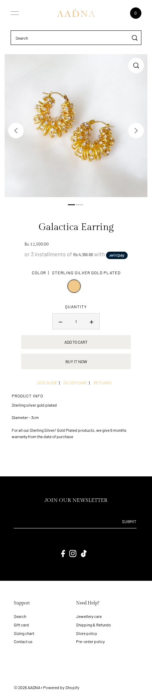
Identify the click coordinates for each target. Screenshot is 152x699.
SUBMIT (129, 521)
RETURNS (103, 382)
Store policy (86, 633)
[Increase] (91, 321)
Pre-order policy (90, 641)
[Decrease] (60, 321)
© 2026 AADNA (27, 687)
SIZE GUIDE (47, 382)
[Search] (135, 38)
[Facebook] (63, 553)
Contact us (23, 641)
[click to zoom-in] (136, 65)
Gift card (21, 624)
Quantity (76, 306)
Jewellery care (89, 616)
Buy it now (76, 361)
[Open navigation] (15, 13)
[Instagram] (72, 553)
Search (20, 616)
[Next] (136, 130)
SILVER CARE (75, 382)
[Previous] (16, 130)
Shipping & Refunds (93, 624)
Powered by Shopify (61, 687)
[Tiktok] (84, 553)
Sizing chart (24, 633)
